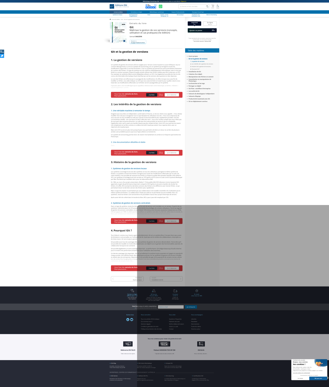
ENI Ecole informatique (145, 363)
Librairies (193, 319)
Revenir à (138, 42)
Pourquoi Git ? (196, 69)
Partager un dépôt (195, 86)
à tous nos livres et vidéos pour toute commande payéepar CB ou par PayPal (154, 297)
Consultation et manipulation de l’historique (200, 80)
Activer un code (173, 326)
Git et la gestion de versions (198, 59)
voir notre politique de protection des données (146, 308)
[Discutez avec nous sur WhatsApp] (160, 6)
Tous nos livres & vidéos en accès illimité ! (164, 1)
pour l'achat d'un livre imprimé (132, 296)
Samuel (136, 36)
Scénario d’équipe (195, 96)
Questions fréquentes (175, 319)
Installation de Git (157, 280)
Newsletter (194, 321)
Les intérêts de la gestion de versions (202, 64)
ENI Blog (113, 363)
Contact (171, 329)
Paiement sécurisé (174, 321)
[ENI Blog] (201, 344)
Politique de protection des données (151, 329)
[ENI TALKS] (128, 344)
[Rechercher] (207, 6)
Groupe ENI (169, 363)
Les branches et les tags (197, 83)
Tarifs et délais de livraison (176, 324)
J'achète (151, 95)
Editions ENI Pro (143, 376)
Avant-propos (137, 280)
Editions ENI (122, 5)
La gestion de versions (198, 61)
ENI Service (114, 376)
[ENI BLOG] (2, 52)
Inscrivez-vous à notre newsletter (144, 307)
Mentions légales (146, 324)
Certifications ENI (198, 376)
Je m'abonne (171, 95)
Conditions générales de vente (149, 326)
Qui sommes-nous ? (146, 321)
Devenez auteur (195, 329)
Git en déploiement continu (198, 101)
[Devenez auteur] (2, 56)
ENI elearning (170, 376)
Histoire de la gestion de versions (201, 66)
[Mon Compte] (217, 6)
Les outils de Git (194, 91)
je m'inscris (191, 307)
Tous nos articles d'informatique (150, 319)
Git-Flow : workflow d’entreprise (199, 88)
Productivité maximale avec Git (199, 99)
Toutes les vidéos (196, 326)
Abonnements (195, 324)
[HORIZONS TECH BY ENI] (164, 344)
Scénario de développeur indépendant (201, 94)
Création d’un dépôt (195, 74)
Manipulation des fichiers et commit (201, 77)
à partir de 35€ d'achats (175, 296)
